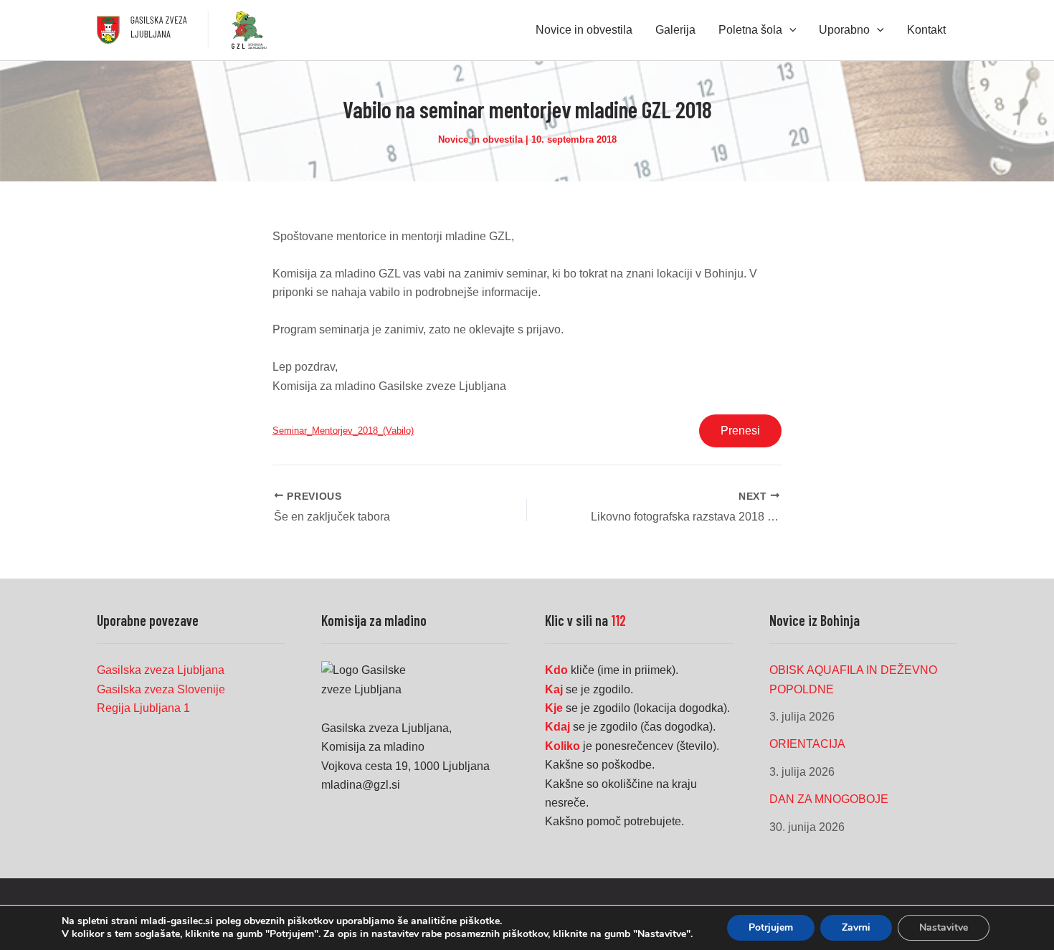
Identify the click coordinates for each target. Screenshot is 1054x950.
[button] (789, 30)
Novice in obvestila (480, 139)
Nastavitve (943, 927)
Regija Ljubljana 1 (143, 708)
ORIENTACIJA (807, 744)
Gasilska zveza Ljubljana (160, 670)
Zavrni (856, 927)
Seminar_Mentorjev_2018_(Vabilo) (343, 430)
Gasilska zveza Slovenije (161, 689)
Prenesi (740, 430)
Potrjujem (771, 927)
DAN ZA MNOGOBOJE (828, 799)
